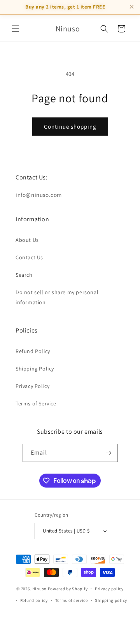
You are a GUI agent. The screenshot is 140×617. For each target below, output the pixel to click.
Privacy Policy (32, 386)
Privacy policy (109, 588)
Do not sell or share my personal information (57, 297)
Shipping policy (111, 600)
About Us (27, 239)
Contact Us (29, 257)
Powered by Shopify (68, 588)
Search (24, 274)
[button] (15, 28)
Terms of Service (36, 403)
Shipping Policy (35, 368)
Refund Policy (33, 351)
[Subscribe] (108, 453)
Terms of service (71, 600)
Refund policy (34, 600)
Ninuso (39, 588)
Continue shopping (70, 126)
